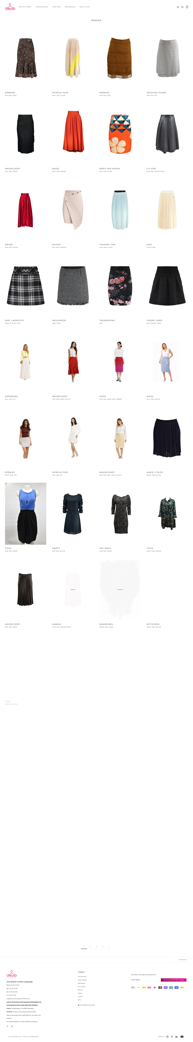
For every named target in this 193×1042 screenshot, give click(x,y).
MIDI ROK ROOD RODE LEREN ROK (159, 779)
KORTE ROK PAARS (106, 627)
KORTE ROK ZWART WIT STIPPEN (112, 703)
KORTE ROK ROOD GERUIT (109, 779)
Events (80, 993)
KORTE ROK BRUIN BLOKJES (15, 931)
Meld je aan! (85, 7)
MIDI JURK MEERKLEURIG (14, 779)
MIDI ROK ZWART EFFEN (156, 855)
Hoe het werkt (25, 7)
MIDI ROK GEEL (105, 95)
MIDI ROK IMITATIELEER (155, 171)
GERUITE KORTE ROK (13, 323)
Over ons (57, 7)
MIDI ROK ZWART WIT (60, 703)
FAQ (79, 1000)
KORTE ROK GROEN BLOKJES (110, 850)
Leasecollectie (42, 7)
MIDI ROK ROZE (11, 95)
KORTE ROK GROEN (154, 551)
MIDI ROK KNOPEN (59, 247)
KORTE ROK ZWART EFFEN (156, 703)
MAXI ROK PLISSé (58, 95)
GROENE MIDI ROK (59, 931)
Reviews (57, 21)
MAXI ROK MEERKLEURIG (61, 627)
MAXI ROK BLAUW (153, 399)
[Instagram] (12, 1026)
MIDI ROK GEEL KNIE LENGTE (111, 475)
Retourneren (25, 17)
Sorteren (183, 960)
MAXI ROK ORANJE (59, 171)
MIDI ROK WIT (152, 95)
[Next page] (109, 946)
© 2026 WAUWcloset (15, 1036)
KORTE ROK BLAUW (154, 475)
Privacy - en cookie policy (30, 1036)
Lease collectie (82, 980)
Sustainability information (87, 1005)
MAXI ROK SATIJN (11, 247)
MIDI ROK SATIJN (106, 171)
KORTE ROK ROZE (11, 703)
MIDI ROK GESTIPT (154, 931)
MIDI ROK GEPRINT (107, 931)
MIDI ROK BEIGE (11, 627)
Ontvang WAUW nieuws (173, 979)
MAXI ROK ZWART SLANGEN (15, 855)
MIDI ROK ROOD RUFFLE (61, 399)
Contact (57, 24)
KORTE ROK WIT (11, 475)
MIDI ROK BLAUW (58, 551)
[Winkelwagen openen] (187, 7)
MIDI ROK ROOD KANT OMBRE (111, 399)
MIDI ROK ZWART (11, 171)
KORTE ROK (56, 323)
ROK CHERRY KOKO (154, 323)
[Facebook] (7, 1026)
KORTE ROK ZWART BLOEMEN (63, 779)
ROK (101, 323)
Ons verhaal (58, 17)
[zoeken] (182, 7)
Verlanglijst (70, 7)
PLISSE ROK (151, 247)
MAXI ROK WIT (10, 399)
